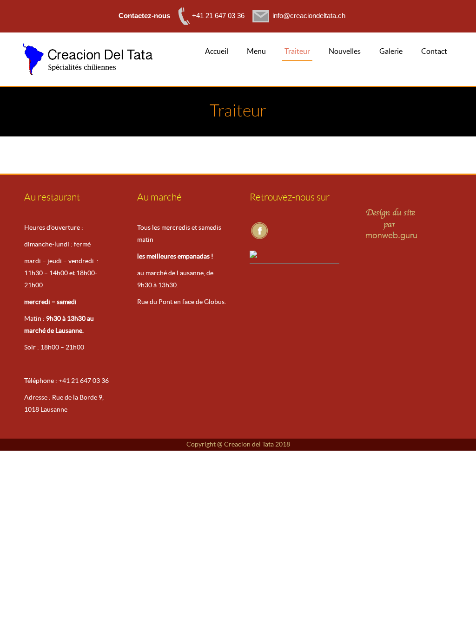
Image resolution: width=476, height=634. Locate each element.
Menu (256, 51)
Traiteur (297, 51)
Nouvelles (345, 51)
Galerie (391, 51)
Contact (434, 51)
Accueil (216, 51)
